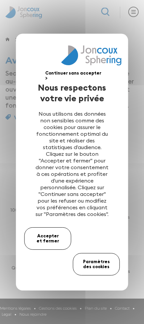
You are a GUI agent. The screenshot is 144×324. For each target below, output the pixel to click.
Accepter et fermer (48, 238)
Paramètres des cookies (96, 264)
